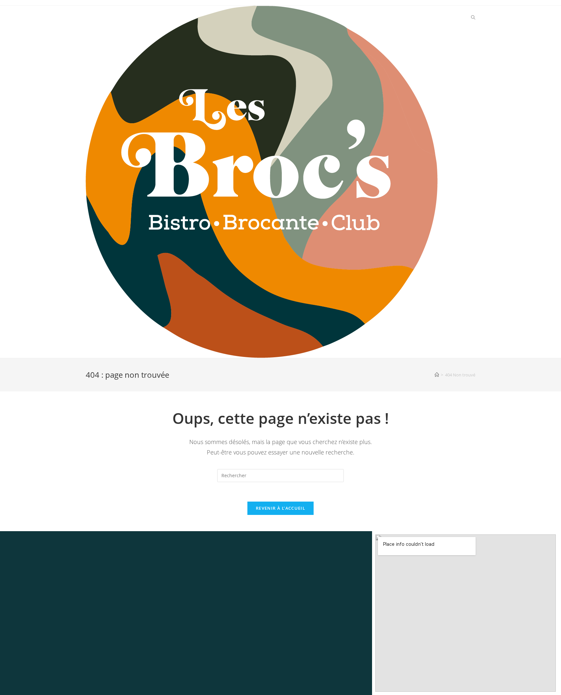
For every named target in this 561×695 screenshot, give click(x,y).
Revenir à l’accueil (280, 508)
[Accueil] (437, 375)
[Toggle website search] (473, 18)
